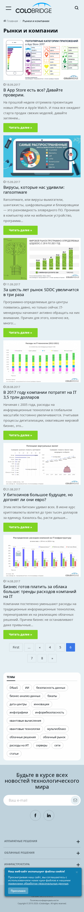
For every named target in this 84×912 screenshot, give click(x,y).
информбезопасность (49, 712)
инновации (41, 704)
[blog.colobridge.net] (34, 8)
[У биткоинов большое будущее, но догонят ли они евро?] (42, 464)
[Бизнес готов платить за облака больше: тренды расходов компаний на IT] (42, 556)
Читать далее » (20, 128)
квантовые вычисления (25, 721)
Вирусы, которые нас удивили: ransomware (34, 190)
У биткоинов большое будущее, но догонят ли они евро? (38, 497)
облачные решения (23, 737)
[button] (42, 841)
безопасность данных (50, 688)
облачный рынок (54, 737)
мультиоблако (56, 729)
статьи (14, 754)
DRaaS (14, 688)
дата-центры (18, 704)
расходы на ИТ (19, 745)
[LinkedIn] (48, 815)
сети (57, 745)
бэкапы (52, 696)
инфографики (19, 712)
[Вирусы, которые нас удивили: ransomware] (42, 156)
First (16, 647)
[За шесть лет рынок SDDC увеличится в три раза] (42, 259)
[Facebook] (35, 815)
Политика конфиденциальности (44, 900)
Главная (12, 21)
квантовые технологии (25, 729)
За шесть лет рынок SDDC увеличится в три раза (41, 292)
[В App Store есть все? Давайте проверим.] (42, 59)
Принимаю (18, 891)
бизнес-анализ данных (25, 696)
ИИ (27, 688)
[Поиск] (77, 8)
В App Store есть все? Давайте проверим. (33, 92)
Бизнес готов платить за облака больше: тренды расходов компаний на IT (39, 591)
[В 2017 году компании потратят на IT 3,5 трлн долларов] (42, 361)
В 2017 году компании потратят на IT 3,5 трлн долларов (40, 395)
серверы (41, 745)
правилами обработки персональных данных (38, 883)
